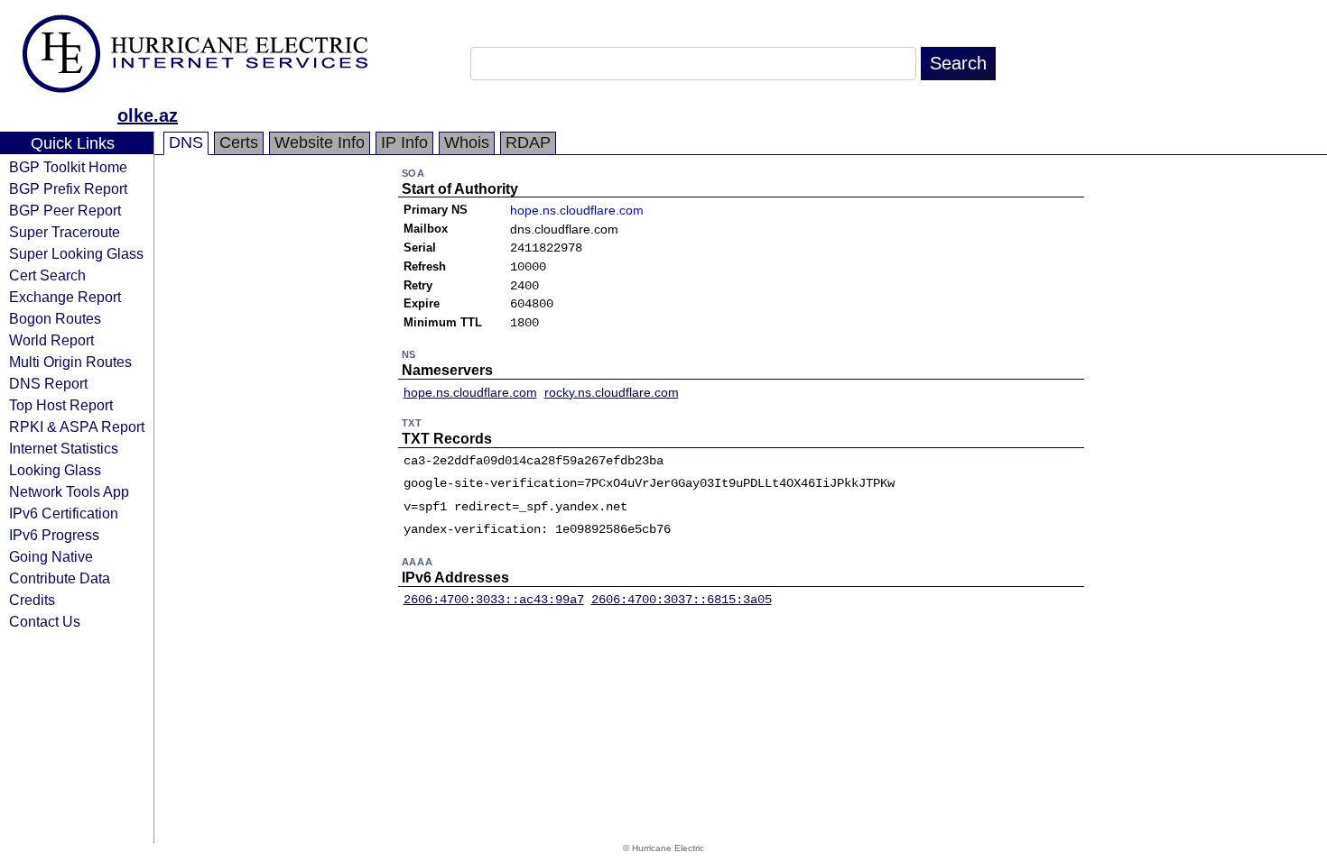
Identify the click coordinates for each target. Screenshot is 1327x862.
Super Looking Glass (76, 253)
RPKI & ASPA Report (76, 426)
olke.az (147, 115)
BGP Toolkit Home (68, 167)
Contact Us (44, 621)
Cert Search (47, 275)
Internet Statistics (63, 448)
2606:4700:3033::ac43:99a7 (494, 599)
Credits (32, 599)
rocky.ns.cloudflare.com (611, 392)
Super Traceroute (64, 232)
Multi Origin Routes (70, 361)
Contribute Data (59, 578)
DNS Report (48, 383)
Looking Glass (55, 470)
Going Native (51, 556)
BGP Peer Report (65, 210)
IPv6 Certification (63, 513)
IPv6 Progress (54, 535)
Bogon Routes (55, 318)
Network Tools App (69, 491)
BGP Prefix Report (68, 188)
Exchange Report (65, 297)
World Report (51, 340)
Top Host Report (61, 405)
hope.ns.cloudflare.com (577, 210)
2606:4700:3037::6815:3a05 (681, 599)
